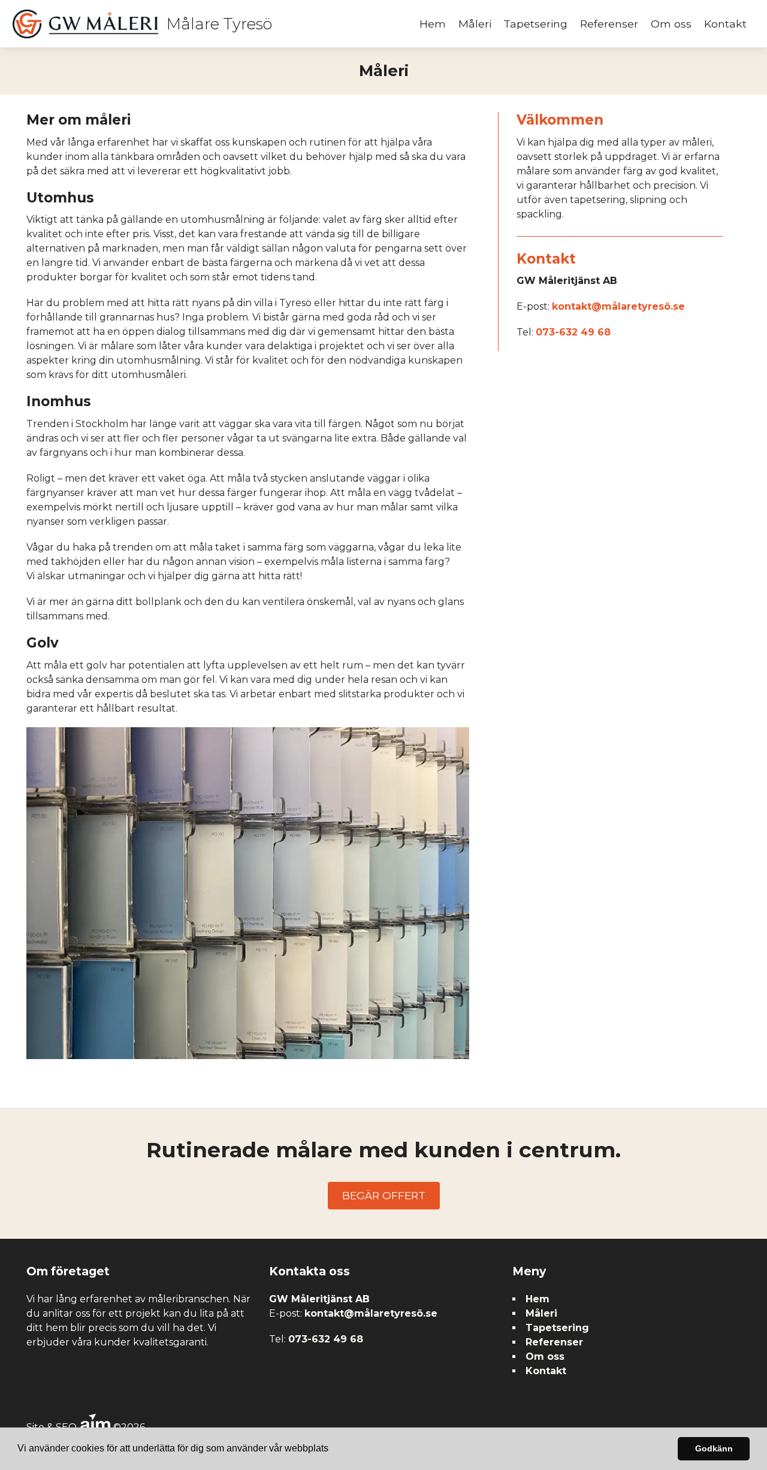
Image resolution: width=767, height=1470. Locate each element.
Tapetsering (535, 23)
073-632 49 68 (573, 332)
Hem (432, 23)
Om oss (671, 23)
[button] (332, 1449)
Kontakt (725, 23)
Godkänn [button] (714, 1448)
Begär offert (383, 1195)
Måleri (474, 23)
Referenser (609, 23)
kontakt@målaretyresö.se (618, 306)
